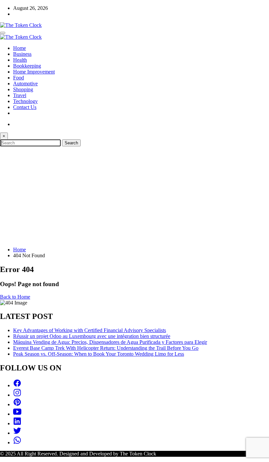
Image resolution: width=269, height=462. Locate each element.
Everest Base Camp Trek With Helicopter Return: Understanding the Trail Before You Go (105, 348)
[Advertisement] (134, 196)
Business (22, 54)
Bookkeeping (27, 66)
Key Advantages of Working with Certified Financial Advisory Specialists (89, 330)
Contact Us (24, 107)
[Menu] (2, 33)
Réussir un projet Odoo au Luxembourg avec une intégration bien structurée (91, 336)
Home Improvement (34, 71)
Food (18, 77)
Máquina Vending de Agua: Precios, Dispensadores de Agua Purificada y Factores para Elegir (110, 342)
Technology (25, 101)
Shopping (23, 89)
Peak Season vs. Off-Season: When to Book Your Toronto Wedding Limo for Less (98, 354)
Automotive (25, 83)
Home (19, 48)
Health (20, 60)
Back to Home (15, 297)
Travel (19, 95)
